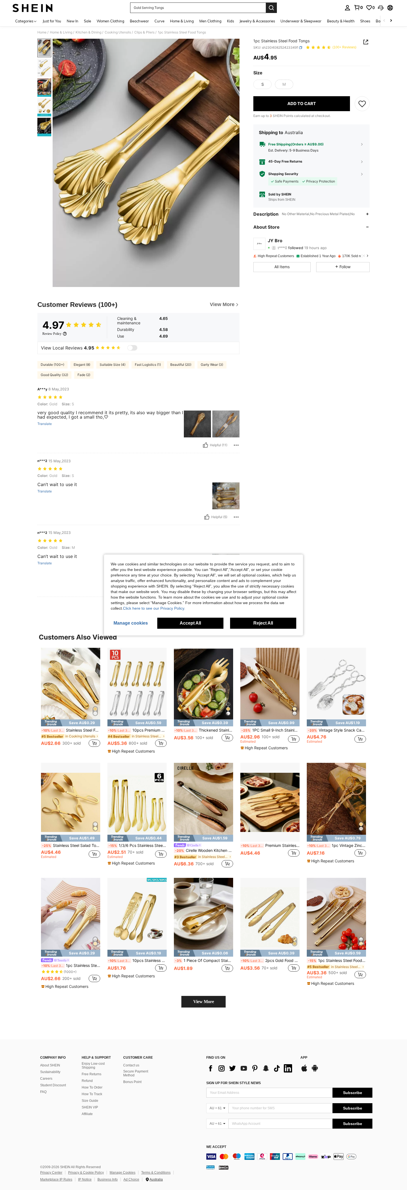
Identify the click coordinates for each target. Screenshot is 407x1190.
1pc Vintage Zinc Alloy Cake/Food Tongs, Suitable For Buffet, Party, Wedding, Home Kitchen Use (336, 845)
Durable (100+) (52, 364)
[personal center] (347, 7)
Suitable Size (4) (112, 364)
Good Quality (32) (54, 375)
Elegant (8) (82, 364)
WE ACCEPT (216, 1147)
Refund (87, 1081)
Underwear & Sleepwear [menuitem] (300, 21)
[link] (358, 7)
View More (203, 1001)
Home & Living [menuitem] (182, 21)
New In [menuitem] (72, 21)
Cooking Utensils (118, 32)
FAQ (43, 1092)
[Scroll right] (391, 20)
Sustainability (50, 1072)
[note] (70, 722)
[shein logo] (32, 7)
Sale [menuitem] (87, 21)
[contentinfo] (289, 1156)
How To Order (92, 1087)
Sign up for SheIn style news (233, 1083)
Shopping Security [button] (283, 174)
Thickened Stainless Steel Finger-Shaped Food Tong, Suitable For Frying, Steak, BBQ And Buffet (203, 730)
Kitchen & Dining (88, 32)
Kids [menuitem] (230, 21)
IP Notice (85, 1179)
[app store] (304, 1071)
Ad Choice (131, 1179)
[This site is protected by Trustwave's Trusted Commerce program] (210, 1167)
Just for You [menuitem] (52, 21)
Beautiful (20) (180, 364)
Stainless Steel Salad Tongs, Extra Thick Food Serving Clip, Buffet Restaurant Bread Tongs (71, 845)
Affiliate (87, 1114)
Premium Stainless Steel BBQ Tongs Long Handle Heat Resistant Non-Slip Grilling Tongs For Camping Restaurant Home (270, 845)
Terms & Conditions (156, 1173)
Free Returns (91, 1074)
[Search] (271, 7)
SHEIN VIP (90, 1107)
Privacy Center (51, 1173)
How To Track (92, 1094)
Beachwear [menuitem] (139, 21)
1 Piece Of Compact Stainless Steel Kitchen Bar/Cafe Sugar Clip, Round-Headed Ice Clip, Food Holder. (204, 960)
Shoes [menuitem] (365, 21)
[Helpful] (205, 445)
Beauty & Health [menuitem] (341, 21)
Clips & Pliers (144, 32)
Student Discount (53, 1085)
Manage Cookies (122, 1173)
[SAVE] (362, 103)
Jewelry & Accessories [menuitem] (257, 21)
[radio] (262, 84)
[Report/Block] (236, 445)
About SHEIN (50, 1065)
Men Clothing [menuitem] (210, 21)
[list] (250, 1068)
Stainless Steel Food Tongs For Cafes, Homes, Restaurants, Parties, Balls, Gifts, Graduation (71, 730)
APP (303, 1057)
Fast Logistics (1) (148, 364)
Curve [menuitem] (159, 21)
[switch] (132, 348)
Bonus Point (132, 1082)
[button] (380, 7)
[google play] (315, 1071)
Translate (44, 424)
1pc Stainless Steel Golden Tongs (71, 965)
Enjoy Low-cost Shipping (93, 1065)
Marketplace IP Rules (56, 1179)
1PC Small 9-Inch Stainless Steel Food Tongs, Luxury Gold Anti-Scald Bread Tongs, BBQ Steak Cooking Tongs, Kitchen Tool (270, 730)
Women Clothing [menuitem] (110, 21)
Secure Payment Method (135, 1073)
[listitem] (70, 701)
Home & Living (61, 32)
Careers (46, 1079)
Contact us (131, 1065)
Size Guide (90, 1101)
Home (42, 32)
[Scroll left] (384, 20)
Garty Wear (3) (212, 364)
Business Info (107, 1179)
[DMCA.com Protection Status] (223, 1167)
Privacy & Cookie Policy (86, 1173)
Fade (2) (84, 375)
